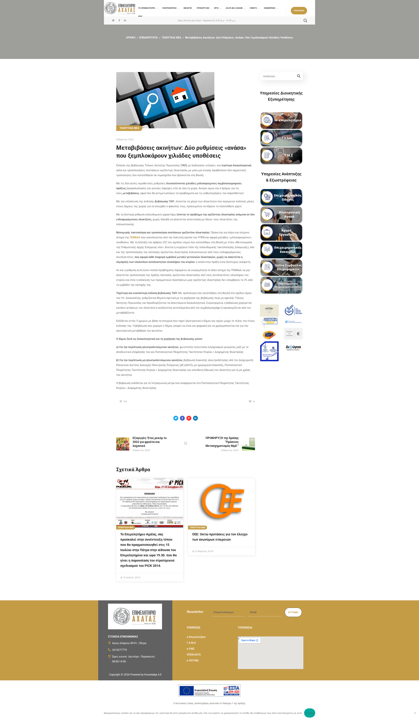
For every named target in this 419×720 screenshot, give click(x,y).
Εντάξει (310, 713)
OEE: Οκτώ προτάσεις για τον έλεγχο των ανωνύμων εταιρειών (219, 536)
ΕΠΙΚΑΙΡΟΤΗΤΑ (148, 37)
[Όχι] (415, 713)
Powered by (146, 674)
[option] (150, 530)
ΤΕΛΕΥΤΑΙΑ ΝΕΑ (171, 37)
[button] (299, 11)
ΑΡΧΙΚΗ (130, 37)
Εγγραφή (293, 612)
